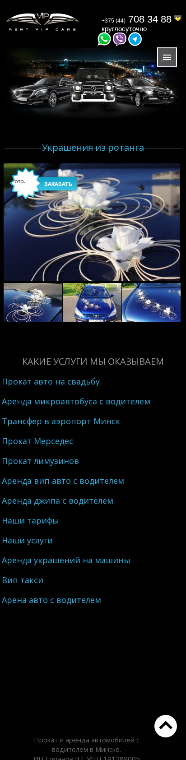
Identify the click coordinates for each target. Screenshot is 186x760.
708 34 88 (138, 19)
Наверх (165, 726)
